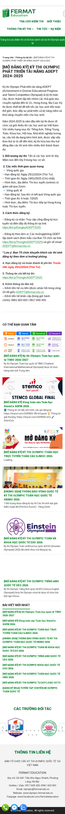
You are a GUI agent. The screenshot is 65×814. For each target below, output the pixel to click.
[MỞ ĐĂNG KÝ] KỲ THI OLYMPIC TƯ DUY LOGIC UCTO (31, 682)
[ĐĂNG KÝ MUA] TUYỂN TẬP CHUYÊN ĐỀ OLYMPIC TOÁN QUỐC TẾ (30, 690)
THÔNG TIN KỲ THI (19, 29)
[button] (2, 730)
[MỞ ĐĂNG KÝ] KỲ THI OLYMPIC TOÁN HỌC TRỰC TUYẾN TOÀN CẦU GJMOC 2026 (31, 454)
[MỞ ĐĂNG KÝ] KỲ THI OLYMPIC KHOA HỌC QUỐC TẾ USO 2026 (31, 667)
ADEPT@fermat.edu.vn (16, 246)
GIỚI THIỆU (54, 21)
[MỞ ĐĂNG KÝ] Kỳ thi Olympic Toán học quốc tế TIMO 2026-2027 (32, 357)
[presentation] (3, 727)
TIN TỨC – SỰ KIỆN (48, 29)
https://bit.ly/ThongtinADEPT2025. (22, 277)
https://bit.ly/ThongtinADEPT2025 (22, 242)
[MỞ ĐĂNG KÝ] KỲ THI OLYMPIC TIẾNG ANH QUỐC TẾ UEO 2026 (31, 583)
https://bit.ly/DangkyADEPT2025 (21, 227)
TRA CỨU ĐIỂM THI (31, 21)
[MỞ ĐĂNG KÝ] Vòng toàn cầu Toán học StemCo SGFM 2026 (28, 404)
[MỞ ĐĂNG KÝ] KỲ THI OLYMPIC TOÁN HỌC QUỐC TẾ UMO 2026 (31, 675)
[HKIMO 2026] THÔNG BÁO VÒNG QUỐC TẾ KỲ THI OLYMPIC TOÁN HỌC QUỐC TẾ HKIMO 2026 (31, 495)
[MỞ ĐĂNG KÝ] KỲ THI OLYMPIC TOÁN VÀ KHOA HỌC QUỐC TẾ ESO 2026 (30, 540)
